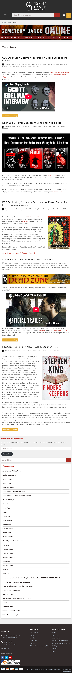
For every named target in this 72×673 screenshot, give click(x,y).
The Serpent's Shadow (13, 211)
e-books (45, 126)
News (61, 64)
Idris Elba (42, 330)
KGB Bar (64, 209)
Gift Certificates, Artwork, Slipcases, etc (42, 646)
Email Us (6, 648)
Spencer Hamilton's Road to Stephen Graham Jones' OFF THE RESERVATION (31, 578)
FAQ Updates (7, 520)
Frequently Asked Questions (60, 643)
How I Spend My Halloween (13, 541)
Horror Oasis (52, 175)
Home (4, 22)
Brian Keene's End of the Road (14, 491)
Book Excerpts (8, 479)
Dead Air (6, 504)
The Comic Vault (9, 594)
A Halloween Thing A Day (12, 471)
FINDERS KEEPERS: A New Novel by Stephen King (30, 347)
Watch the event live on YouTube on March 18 (18, 253)
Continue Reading (10, 116)
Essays (5, 512)
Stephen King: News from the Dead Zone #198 (28, 259)
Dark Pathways (8, 500)
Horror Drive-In (8, 533)
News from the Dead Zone (59, 265)
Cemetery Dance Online (12, 64)
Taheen (47, 267)
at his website (57, 192)
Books (32, 635)
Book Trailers (7, 483)
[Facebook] (2, 657)
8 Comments (6, 269)
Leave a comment (33, 66)
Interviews (6, 545)
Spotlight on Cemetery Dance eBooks (16, 582)
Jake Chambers (19, 265)
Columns (5, 265)
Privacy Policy (56, 638)
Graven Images (8, 528)
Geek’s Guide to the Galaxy (59, 72)
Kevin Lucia (51, 126)
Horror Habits (8, 537)
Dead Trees (6, 508)
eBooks (32, 638)
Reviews (6, 574)
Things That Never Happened (17, 66)
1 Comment (56, 350)
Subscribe (6, 454)
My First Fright (8, 553)
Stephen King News (39, 267)
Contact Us (55, 648)
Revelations (7, 570)
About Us (54, 635)
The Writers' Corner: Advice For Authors (17, 598)
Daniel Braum (57, 209)
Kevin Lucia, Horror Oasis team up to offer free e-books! (32, 122)
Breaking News (36, 64)
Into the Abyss (8, 549)
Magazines (33, 640)
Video (5, 602)
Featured (44, 350)
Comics (32, 643)
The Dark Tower (55, 267)
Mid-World (43, 265)
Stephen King (28, 267)
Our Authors (34, 632)
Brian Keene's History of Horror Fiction (17, 496)
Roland (21, 267)
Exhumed (6, 516)
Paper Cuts (7, 561)
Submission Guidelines (11, 590)
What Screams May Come (12, 615)
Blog (9, 22)
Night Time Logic (9, 557)
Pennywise (5, 267)
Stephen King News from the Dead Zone (44, 263)
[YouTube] (10, 657)
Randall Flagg (13, 267)
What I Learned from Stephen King (15, 611)
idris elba (11, 265)
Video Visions (8, 607)
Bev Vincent (8, 263)
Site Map (54, 646)
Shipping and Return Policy (60, 640)
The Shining (64, 267)
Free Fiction (7, 524)
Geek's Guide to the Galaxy (51, 64)
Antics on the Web (9, 475)
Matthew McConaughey (32, 265)
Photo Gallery (8, 566)
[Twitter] (6, 657)
